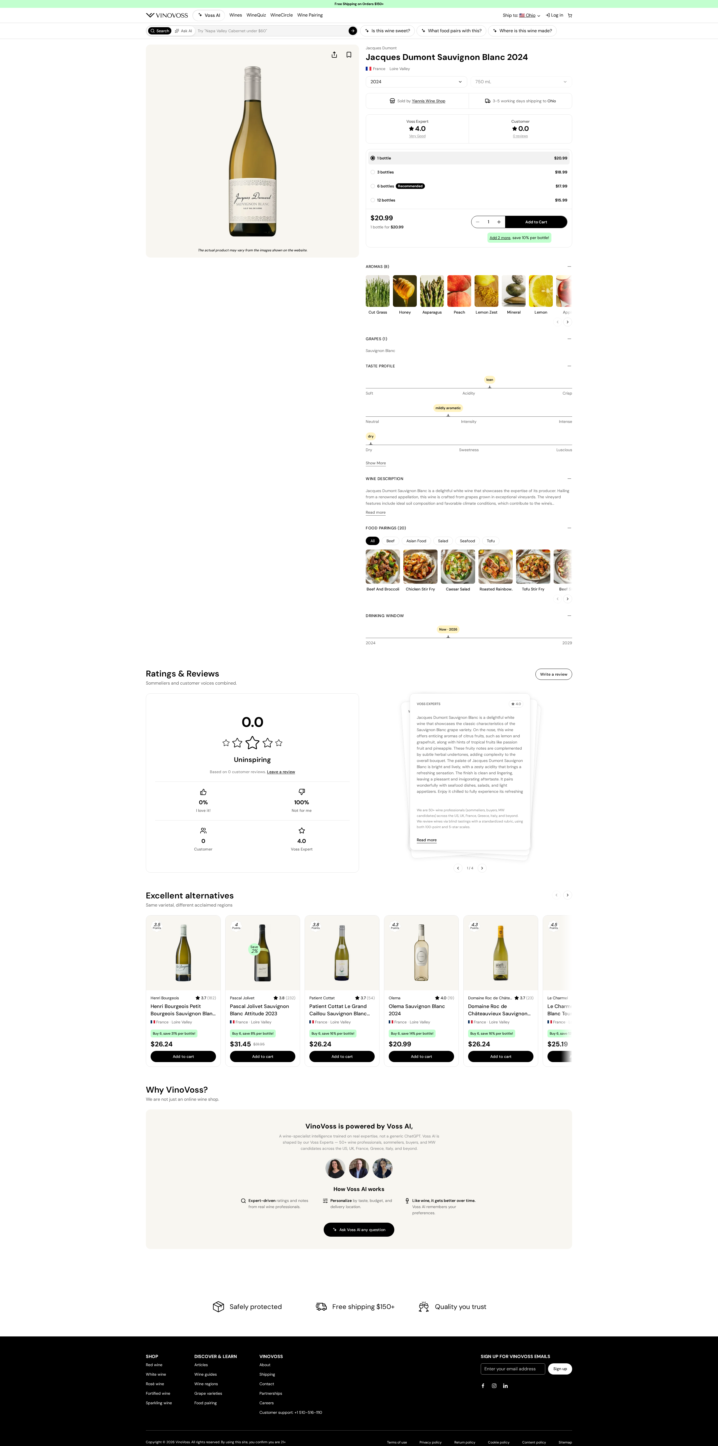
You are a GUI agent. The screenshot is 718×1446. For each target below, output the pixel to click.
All (372, 540)
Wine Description (384, 478)
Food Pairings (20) (386, 527)
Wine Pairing (310, 15)
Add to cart (183, 1056)
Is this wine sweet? (391, 31)
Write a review (553, 674)
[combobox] (416, 81)
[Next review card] (482, 868)
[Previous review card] (458, 868)
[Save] (349, 54)
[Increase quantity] (499, 222)
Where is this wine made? (526, 31)
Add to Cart (536, 221)
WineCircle (281, 15)
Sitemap (565, 1442)
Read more (376, 512)
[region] (466, 30)
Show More (376, 462)
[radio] (159, 30)
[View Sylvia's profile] (382, 1168)
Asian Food (416, 540)
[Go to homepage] (167, 15)
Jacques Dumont (381, 47)
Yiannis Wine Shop (428, 100)
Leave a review (281, 771)
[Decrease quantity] (477, 222)
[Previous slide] (557, 322)
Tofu (491, 540)
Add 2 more (500, 237)
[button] (252, 30)
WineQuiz (256, 15)
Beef (390, 540)
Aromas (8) (377, 266)
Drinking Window (385, 615)
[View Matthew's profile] (359, 1168)
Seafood (467, 540)
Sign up (560, 1368)
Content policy (534, 1442)
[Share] (334, 54)
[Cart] (570, 15)
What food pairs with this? (455, 31)
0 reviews (520, 136)
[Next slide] (567, 322)
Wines (235, 15)
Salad (443, 540)
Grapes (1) (376, 338)
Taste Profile (380, 366)
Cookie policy (499, 1442)
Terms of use (397, 1442)
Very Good (417, 136)
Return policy (464, 1442)
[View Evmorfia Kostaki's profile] (335, 1168)
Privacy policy (431, 1442)
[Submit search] (353, 31)
